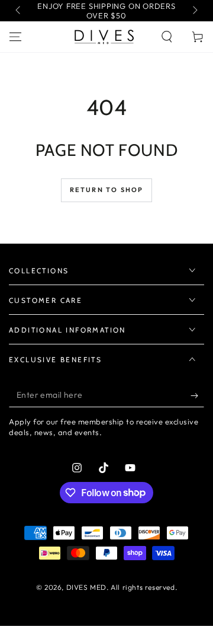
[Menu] (15, 37)
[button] (166, 37)
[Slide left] (19, 10)
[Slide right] (194, 10)
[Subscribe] (197, 395)
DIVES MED (86, 587)
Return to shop (107, 190)
